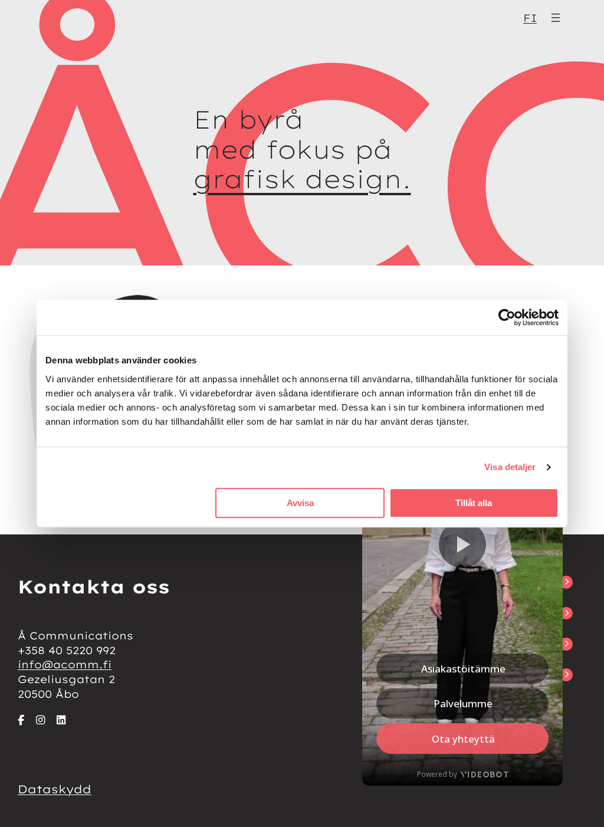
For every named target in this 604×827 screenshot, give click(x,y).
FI (530, 17)
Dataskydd (54, 789)
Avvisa (300, 503)
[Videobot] (462, 594)
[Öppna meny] (556, 18)
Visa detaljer (510, 467)
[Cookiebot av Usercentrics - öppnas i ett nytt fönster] (507, 317)
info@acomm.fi (64, 664)
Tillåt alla (473, 503)
